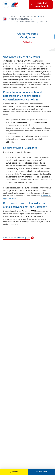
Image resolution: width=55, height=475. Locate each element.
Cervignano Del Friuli (20, 19)
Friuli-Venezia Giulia (27, 16)
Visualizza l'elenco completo (16, 237)
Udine (42, 16)
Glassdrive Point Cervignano (23, 22)
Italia (13, 16)
